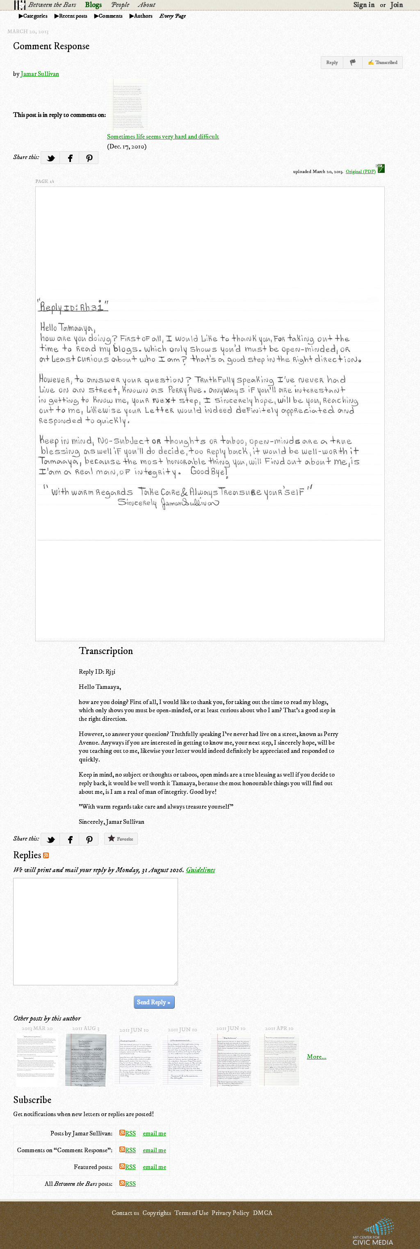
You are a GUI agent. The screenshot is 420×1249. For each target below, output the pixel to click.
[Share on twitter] (50, 157)
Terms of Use (191, 1213)
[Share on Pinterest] (88, 157)
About (146, 4)
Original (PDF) (361, 172)
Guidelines (200, 870)
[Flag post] (353, 62)
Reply (332, 62)
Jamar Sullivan (40, 74)
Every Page (173, 16)
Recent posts (73, 16)
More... (316, 1057)
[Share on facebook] (69, 157)
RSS (130, 1133)
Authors (143, 16)
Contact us (125, 1213)
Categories (35, 16)
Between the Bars (52, 4)
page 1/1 (44, 181)
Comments (111, 16)
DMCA (262, 1213)
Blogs (93, 4)
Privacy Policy (230, 1213)
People (120, 4)
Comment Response (51, 46)
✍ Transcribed (382, 62)
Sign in (364, 4)
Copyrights (156, 1213)
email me (154, 1133)
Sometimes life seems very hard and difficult (163, 136)
